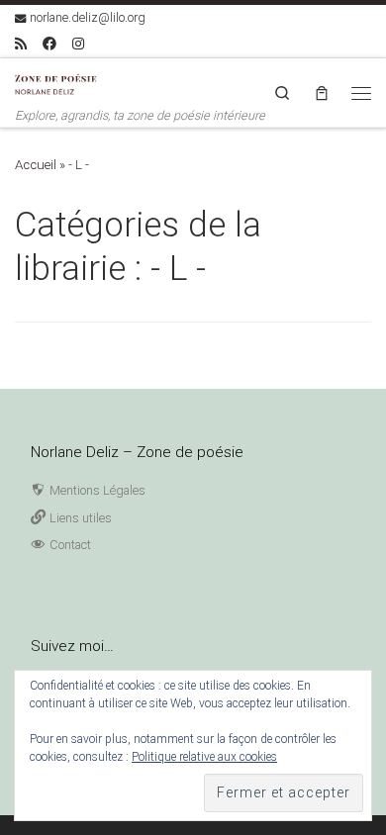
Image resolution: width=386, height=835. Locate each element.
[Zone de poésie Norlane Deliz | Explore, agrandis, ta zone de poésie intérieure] (59, 82)
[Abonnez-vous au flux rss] (21, 44)
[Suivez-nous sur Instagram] (78, 44)
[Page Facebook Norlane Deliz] (49, 44)
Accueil (35, 164)
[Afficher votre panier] (321, 92)
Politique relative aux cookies (204, 757)
